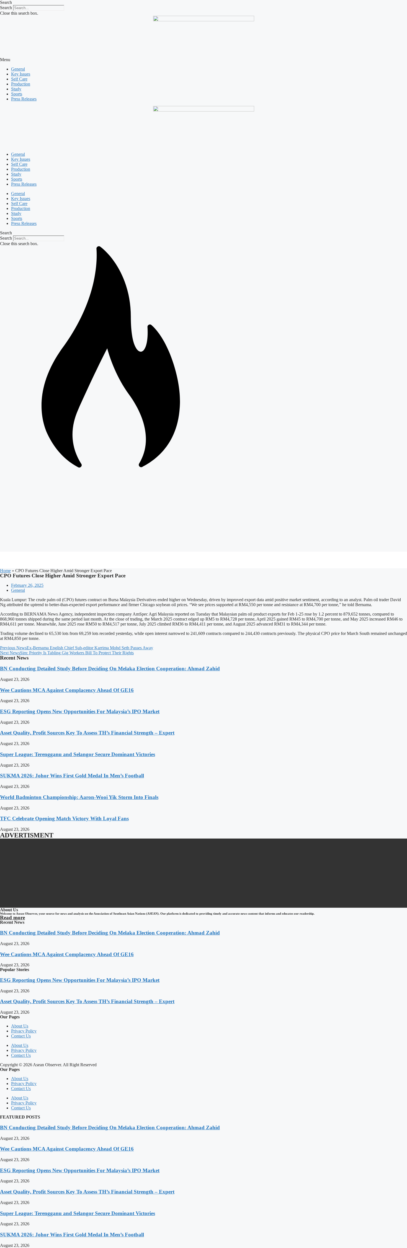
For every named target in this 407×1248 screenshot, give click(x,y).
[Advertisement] (203, 510)
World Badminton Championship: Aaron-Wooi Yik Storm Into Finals (79, 797)
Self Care (19, 79)
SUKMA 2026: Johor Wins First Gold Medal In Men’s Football (72, 776)
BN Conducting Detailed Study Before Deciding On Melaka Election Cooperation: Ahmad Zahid (110, 668)
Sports (16, 94)
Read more (12, 917)
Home (5, 570)
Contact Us (21, 1036)
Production (20, 84)
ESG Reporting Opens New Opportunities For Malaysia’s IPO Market (79, 711)
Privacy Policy (24, 1031)
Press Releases (24, 99)
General (18, 69)
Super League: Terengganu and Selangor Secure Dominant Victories (77, 754)
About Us (19, 1026)
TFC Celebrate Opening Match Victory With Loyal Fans (64, 818)
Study (16, 89)
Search (6, 7)
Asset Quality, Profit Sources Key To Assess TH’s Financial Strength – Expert (87, 733)
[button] (203, 2)
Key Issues (20, 74)
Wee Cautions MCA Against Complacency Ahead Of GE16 (67, 690)
